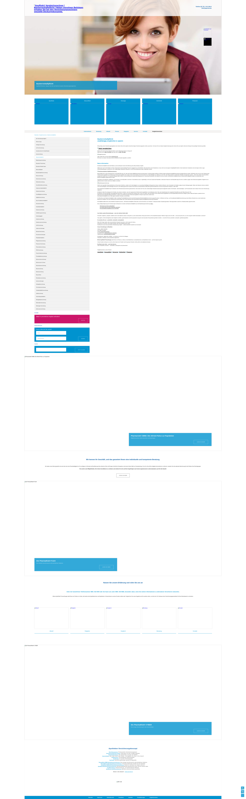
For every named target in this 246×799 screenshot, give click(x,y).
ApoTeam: (111, 760)
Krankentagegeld (39, 216)
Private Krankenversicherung (41, 253)
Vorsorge (115, 252)
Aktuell (108, 131)
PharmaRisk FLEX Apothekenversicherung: (111, 763)
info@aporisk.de (206, 8)
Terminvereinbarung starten (109, 234)
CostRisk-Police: (111, 767)
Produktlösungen (141, 797)
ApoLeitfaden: (105, 756)
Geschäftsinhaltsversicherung (41, 185)
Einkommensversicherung (41, 178)
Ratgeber (126, 131)
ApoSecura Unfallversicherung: (114, 769)
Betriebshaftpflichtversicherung (42, 172)
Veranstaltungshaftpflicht (40, 296)
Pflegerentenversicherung (40, 240)
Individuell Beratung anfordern (110, 232)
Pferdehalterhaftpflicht (40, 237)
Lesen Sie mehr (123, 475)
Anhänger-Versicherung (40, 144)
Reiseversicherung (39, 268)
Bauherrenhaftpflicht (52, 134)
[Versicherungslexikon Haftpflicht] (107, 171)
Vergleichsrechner (157, 131)
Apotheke (100, 252)
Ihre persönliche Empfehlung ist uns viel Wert (109, 208)
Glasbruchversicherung (40, 191)
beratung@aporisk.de (105, 231)
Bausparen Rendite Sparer (41, 166)
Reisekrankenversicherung (41, 265)
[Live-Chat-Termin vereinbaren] (242, 788)
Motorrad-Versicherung (40, 231)
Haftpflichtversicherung (40, 197)
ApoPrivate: (116, 758)
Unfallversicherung (39, 293)
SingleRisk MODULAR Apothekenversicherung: (112, 765)
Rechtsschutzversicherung (41, 259)
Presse (117, 131)
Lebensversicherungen (40, 228)
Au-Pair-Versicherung (40, 147)
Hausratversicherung (40, 203)
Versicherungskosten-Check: (113, 753)
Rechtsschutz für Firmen (40, 262)
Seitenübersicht (110, 797)
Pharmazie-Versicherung (40, 243)
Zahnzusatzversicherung (40, 308)
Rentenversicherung (39, 271)
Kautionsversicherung (40, 209)
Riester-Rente (38, 274)
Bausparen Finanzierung (40, 163)
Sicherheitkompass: (113, 754)
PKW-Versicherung (39, 250)
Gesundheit (107, 252)
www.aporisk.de (129, 771)
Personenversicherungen (40, 234)
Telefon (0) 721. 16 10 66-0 (204, 6)
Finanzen (129, 252)
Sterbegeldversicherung (40, 284)
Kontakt (145, 131)
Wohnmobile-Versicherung (41, 302)
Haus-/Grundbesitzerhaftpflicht (41, 200)
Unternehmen (87, 131)
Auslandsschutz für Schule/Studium (42, 150)
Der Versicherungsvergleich (41, 138)
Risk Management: (113, 752)
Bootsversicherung (39, 175)
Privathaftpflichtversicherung (41, 256)
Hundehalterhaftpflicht (40, 206)
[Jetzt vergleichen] (104, 148)
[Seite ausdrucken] (242, 791)
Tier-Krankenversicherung (41, 287)
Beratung (98, 131)
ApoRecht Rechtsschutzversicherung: (107, 766)
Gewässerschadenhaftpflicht (41, 188)
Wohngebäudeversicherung (41, 299)
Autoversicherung (39, 154)
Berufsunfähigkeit (39, 169)
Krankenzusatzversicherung (41, 222)
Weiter (83, 320)
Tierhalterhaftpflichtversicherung (42, 290)
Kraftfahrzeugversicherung (41, 212)
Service (136, 131)
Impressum (99, 797)
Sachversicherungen (40, 281)
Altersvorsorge (38, 141)
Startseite (36, 134)
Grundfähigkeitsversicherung (41, 194)
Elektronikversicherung (40, 181)
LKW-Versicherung (39, 225)
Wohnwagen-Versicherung (41, 305)
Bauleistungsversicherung (41, 160)
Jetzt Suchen (81, 349)
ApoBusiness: (115, 757)
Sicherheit (122, 252)
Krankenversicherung (40, 219)
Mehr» (151, 203)
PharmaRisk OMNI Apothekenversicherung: (109, 762)
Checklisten (121, 797)
